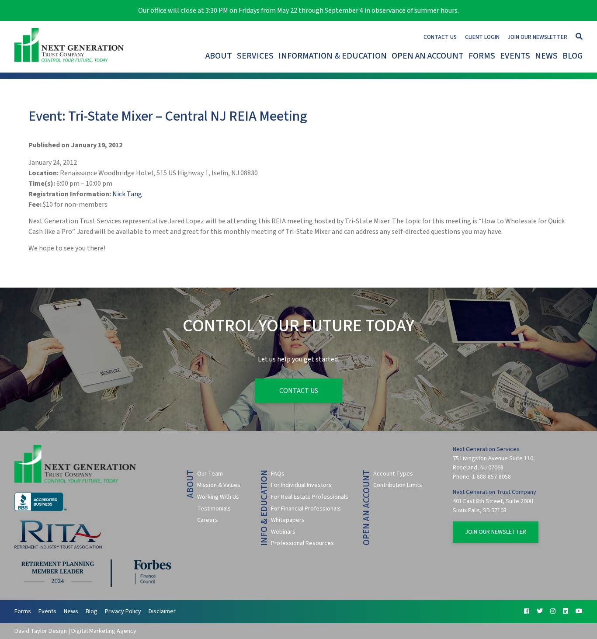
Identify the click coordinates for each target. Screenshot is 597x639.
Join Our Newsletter (537, 37)
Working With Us (218, 497)
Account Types (393, 473)
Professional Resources (302, 543)
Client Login (482, 37)
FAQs (278, 473)
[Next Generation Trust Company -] (71, 47)
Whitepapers (288, 520)
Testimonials (214, 508)
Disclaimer (162, 611)
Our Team (210, 473)
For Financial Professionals (306, 508)
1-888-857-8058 (491, 476)
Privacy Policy (123, 611)
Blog (572, 56)
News (546, 56)
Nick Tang (127, 194)
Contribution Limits (397, 485)
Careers (207, 520)
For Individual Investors (301, 485)
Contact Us (440, 37)
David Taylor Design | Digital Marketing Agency (75, 631)
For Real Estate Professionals (309, 497)
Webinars (283, 532)
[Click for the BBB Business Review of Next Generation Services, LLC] (40, 509)
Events (515, 56)
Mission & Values (218, 485)
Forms (482, 56)
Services (255, 56)
